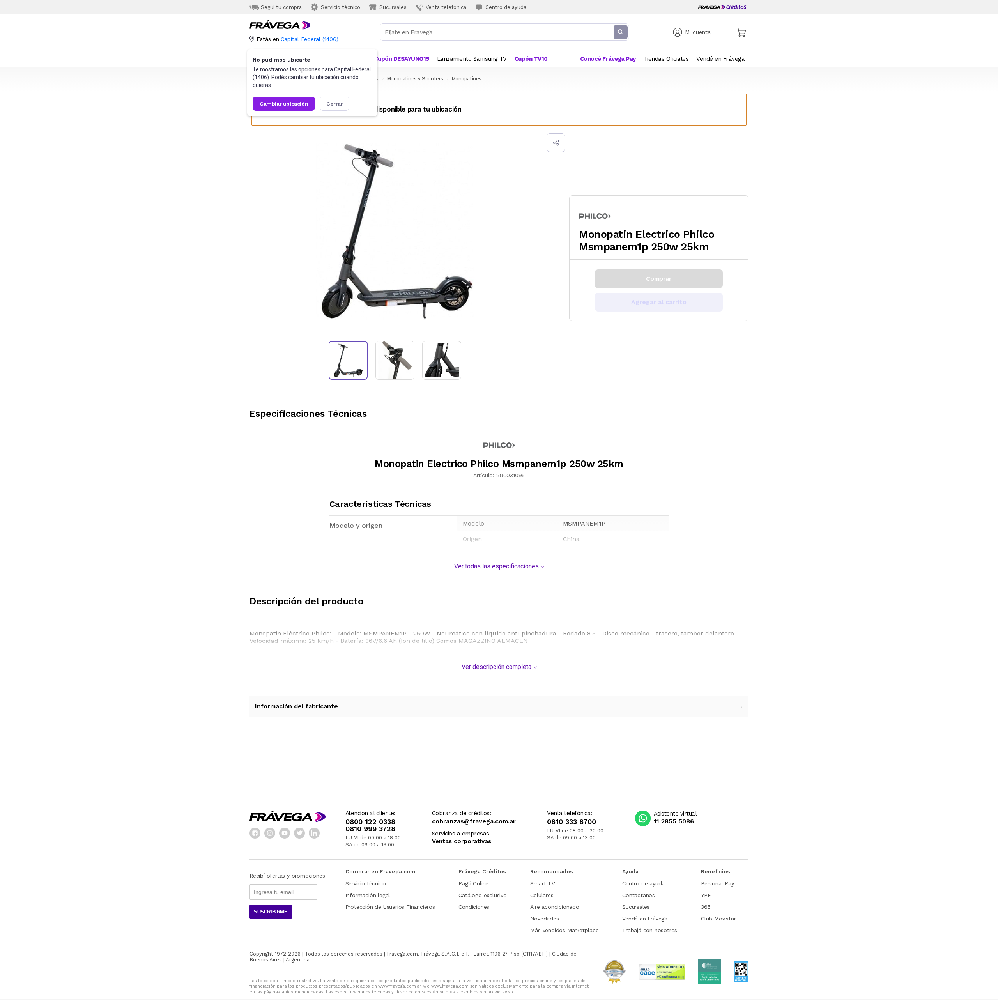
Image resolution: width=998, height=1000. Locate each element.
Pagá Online (473, 883)
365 (705, 907)
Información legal (367, 895)
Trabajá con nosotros (649, 930)
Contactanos (638, 895)
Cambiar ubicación (284, 104)
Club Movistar (718, 918)
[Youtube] (284, 833)
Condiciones (473, 907)
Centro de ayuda (643, 883)
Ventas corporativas (461, 841)
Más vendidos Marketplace (564, 930)
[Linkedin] (314, 833)
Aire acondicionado (554, 907)
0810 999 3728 (370, 828)
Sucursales (635, 907)
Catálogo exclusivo (482, 895)
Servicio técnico (365, 883)
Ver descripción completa (496, 667)
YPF (706, 895)
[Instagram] (269, 833)
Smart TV (542, 883)
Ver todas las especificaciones (496, 566)
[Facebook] (255, 833)
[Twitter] (299, 833)
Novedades (544, 918)
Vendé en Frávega (644, 918)
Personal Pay (717, 883)
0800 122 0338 (370, 821)
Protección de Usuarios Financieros (390, 907)
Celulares (541, 895)
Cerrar (334, 104)
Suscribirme (271, 912)
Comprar (658, 278)
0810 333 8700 (571, 821)
